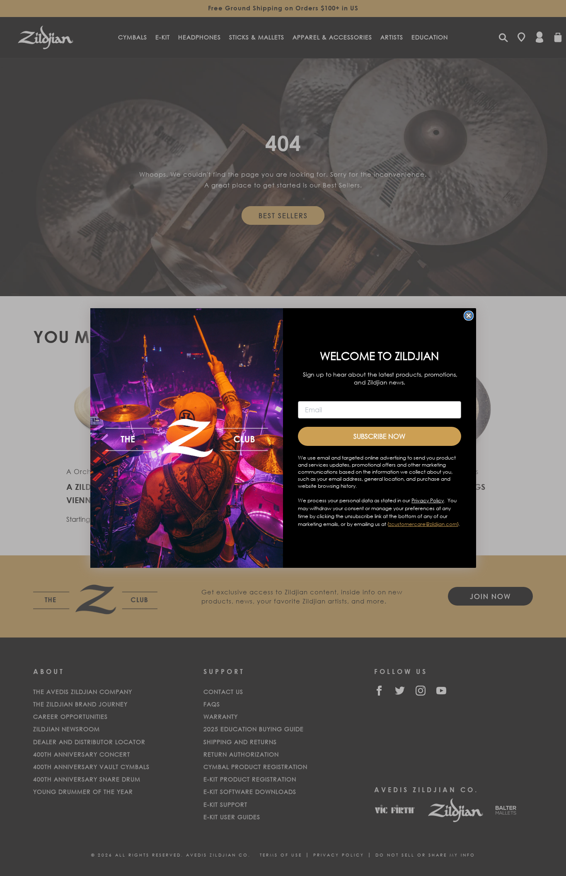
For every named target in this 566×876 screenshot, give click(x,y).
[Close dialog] (468, 315)
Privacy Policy (427, 500)
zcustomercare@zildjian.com (423, 524)
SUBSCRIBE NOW (379, 436)
